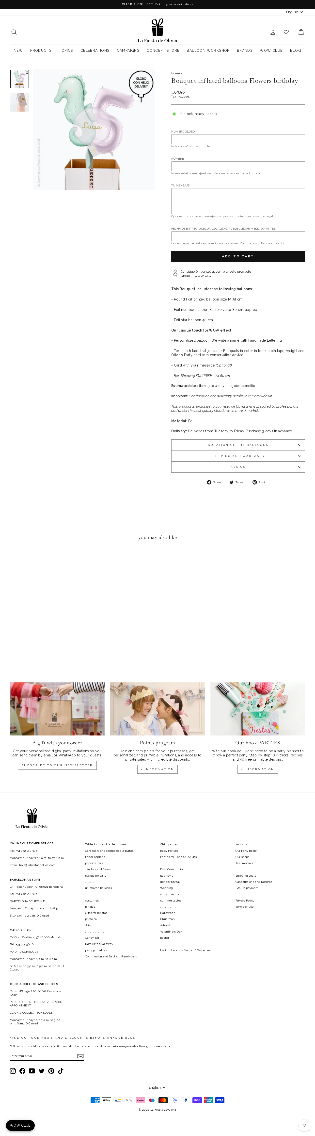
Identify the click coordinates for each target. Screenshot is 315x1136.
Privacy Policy (245, 900)
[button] (15, 559)
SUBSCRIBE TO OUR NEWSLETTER (57, 765)
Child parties (169, 844)
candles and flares (98, 869)
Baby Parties (169, 850)
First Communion (172, 869)
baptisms (166, 875)
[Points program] (157, 709)
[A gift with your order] (57, 709)
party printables (96, 950)
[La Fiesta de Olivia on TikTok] (61, 1071)
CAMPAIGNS (128, 50)
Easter (164, 937)
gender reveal (170, 882)
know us (241, 844)
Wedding (166, 888)
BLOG (295, 50)
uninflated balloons (98, 888)
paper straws (94, 863)
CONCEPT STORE (163, 50)
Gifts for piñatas (96, 913)
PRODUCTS (40, 50)
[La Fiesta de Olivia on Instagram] (13, 1071)
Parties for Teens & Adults (178, 857)
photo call (92, 919)
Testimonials (244, 863)
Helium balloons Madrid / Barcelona (185, 950)
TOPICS (66, 50)
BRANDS (244, 50)
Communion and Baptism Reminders (111, 956)
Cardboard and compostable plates (109, 850)
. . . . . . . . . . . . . (95, 894)
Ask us (238, 466)
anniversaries (169, 894)
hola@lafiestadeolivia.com (37, 865)
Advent (165, 925)
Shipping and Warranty (238, 456)
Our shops (243, 857)
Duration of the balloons (238, 445)
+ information (157, 769)
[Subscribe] (80, 1056)
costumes (92, 900)
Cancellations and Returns (254, 882)
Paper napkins (95, 857)
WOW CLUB (271, 50)
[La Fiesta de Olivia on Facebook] (22, 1071)
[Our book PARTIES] (257, 709)
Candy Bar (92, 937)
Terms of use (245, 906)
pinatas (90, 906)
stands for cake (96, 875)
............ (90, 882)
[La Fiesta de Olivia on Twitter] (42, 1071)
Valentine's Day (171, 931)
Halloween (167, 913)
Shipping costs (246, 875)
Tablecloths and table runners (106, 844)
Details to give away (99, 944)
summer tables (171, 900)
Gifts (88, 925)
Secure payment (247, 888)
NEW (18, 50)
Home (175, 73)
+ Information (257, 769)
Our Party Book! (246, 850)
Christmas (167, 919)
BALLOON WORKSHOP (208, 50)
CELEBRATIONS (95, 50)
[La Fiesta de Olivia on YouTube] (32, 1071)
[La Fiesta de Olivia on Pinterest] (51, 1071)
